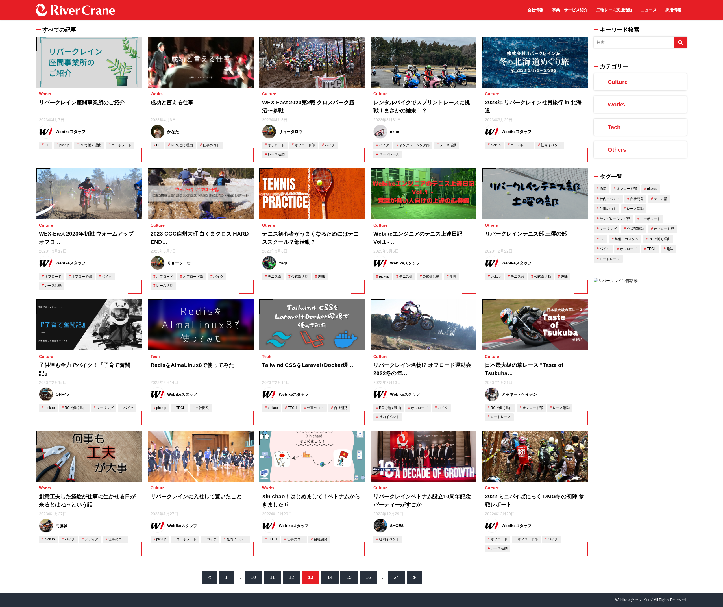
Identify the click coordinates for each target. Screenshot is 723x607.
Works (45, 94)
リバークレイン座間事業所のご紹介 (82, 102)
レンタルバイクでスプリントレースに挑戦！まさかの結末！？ (421, 106)
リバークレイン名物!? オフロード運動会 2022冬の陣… (422, 369)
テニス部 (274, 276)
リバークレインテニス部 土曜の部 (526, 233)
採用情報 (673, 10)
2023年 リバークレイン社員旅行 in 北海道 (533, 106)
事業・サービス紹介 (570, 10)
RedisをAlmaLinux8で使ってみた (192, 365)
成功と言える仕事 (172, 102)
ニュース (649, 10)
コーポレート (121, 145)
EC (47, 145)
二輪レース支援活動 (614, 10)
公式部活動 (299, 276)
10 (253, 577)
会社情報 (535, 10)
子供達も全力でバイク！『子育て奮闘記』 (84, 369)
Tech (155, 356)
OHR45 (62, 394)
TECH (181, 408)
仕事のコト (211, 145)
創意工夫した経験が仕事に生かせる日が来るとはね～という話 (87, 500)
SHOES (397, 526)
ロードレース (389, 154)
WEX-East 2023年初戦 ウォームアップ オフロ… (86, 238)
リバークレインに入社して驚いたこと (196, 496)
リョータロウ (290, 132)
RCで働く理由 (90, 145)
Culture (269, 94)
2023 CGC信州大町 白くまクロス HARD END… (200, 238)
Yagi (283, 263)
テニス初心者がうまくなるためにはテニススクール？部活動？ (310, 238)
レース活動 (276, 154)
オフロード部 (305, 145)
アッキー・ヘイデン (519, 394)
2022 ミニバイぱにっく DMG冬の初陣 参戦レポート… (534, 500)
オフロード (276, 145)
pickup (64, 145)
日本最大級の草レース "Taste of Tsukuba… (524, 369)
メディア (91, 539)
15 (349, 577)
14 (329, 577)
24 (396, 577)
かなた (173, 132)
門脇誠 (61, 526)
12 (291, 577)
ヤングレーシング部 (414, 145)
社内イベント (551, 145)
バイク (330, 145)
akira (394, 132)
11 (272, 577)
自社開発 (202, 408)
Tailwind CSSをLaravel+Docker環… (307, 365)
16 (368, 577)
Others (268, 225)
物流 (603, 188)
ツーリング (105, 408)
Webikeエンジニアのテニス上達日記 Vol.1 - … (417, 238)
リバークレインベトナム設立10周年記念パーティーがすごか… (422, 500)
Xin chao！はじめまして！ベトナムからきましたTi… (311, 500)
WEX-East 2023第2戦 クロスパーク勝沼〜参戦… (308, 106)
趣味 (321, 276)
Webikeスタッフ (71, 132)
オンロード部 (532, 408)
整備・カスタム (626, 239)
